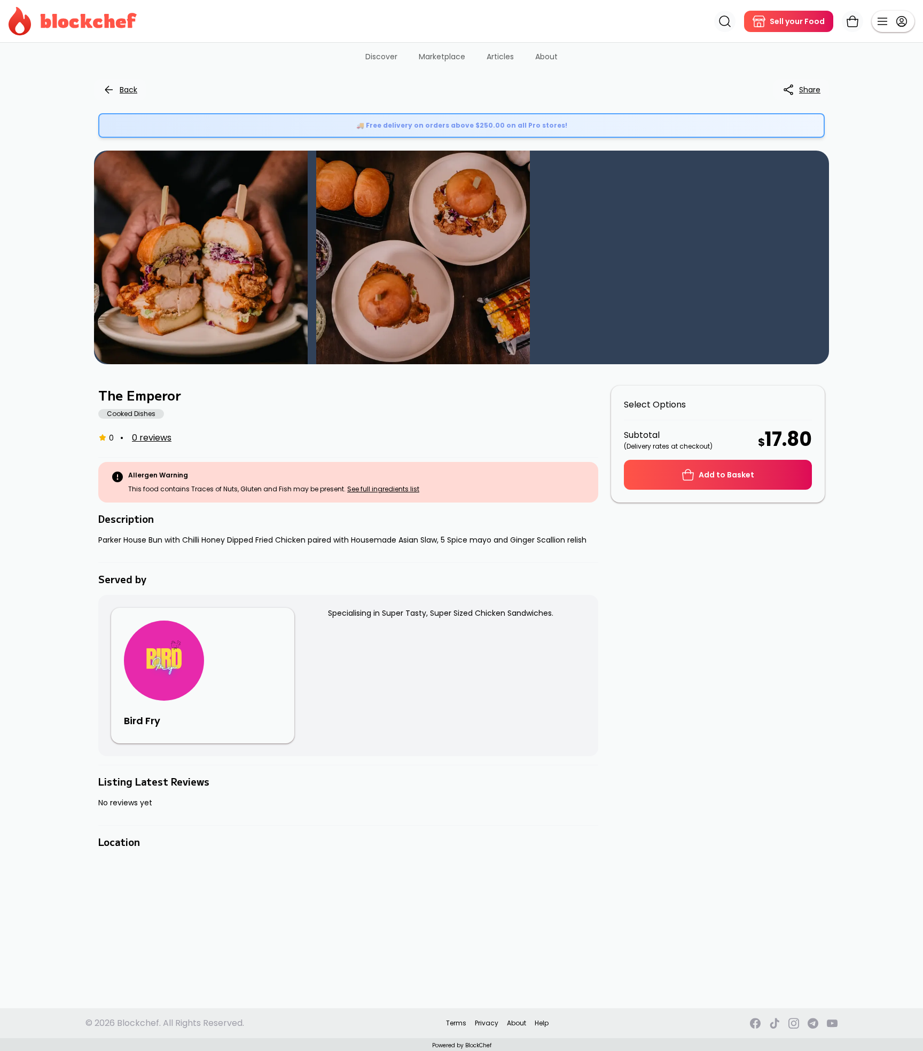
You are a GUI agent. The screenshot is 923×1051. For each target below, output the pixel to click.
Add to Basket (726, 474)
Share (809, 89)
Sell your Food (797, 21)
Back (128, 89)
